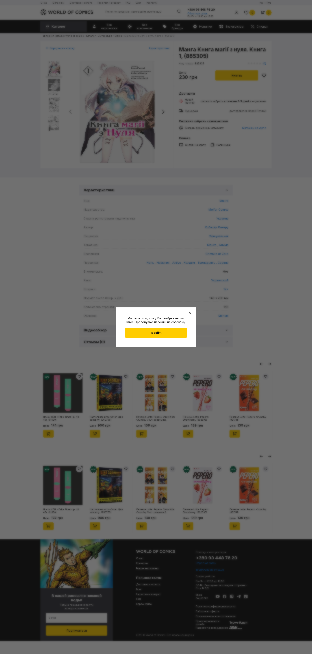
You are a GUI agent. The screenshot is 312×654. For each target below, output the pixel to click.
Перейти (156, 332)
